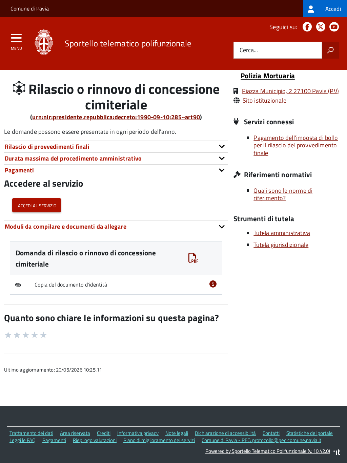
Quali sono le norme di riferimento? (282, 194)
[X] (319, 26)
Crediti (103, 433)
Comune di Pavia (30, 8)
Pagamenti (54, 440)
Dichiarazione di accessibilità (225, 433)
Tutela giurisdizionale (280, 244)
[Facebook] (306, 26)
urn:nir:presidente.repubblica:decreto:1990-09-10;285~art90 (116, 117)
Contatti (271, 433)
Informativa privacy (138, 433)
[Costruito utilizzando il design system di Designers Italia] (336, 453)
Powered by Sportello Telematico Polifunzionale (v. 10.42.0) (267, 451)
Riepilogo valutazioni (95, 440)
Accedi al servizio (37, 205)
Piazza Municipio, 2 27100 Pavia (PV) (290, 91)
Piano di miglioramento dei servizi (159, 440)
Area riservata (75, 433)
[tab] (116, 146)
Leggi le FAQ (22, 440)
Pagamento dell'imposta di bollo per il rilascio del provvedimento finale (295, 145)
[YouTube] (333, 26)
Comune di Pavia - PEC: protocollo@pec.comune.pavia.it (261, 440)
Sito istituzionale (264, 100)
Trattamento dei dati (31, 433)
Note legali (176, 433)
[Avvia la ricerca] (330, 50)
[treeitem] (325, 8)
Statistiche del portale (309, 433)
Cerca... (249, 50)
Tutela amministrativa (281, 232)
